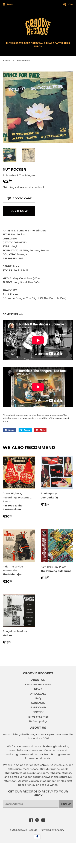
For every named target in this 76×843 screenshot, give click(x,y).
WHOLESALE (38, 693)
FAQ (38, 698)
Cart (70, 4)
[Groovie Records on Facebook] (31, 820)
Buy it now (19, 211)
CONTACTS (38, 702)
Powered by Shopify (52, 829)
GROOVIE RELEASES (38, 684)
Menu (10, 4)
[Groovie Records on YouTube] (43, 820)
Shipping (8, 187)
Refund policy (38, 721)
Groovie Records (27, 829)
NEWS (38, 689)
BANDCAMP (38, 707)
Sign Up (66, 803)
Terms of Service (38, 716)
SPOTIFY (38, 712)
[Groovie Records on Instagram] (37, 820)
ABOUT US (38, 679)
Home (6, 60)
